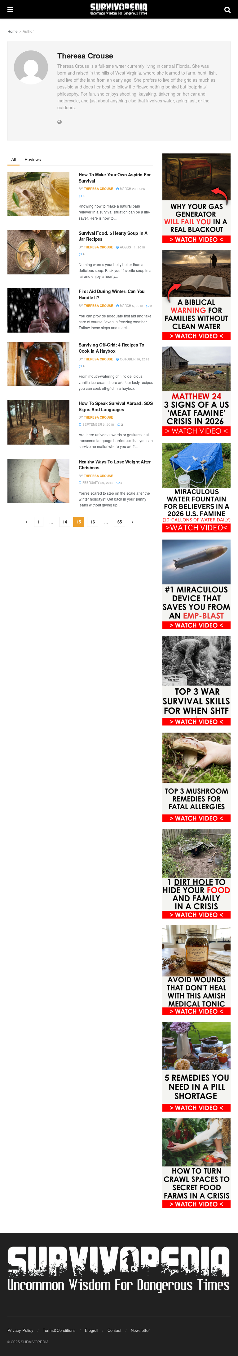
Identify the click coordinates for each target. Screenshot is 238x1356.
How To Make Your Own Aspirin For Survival (115, 177)
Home (12, 31)
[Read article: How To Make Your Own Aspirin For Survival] (38, 194)
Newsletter (140, 1330)
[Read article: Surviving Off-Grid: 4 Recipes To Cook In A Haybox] (38, 364)
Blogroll (91, 1330)
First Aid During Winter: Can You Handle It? (112, 294)
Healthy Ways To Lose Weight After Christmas (115, 464)
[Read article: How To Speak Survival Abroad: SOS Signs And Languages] (38, 422)
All (13, 159)
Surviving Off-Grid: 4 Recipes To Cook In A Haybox (111, 348)
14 (65, 522)
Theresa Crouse (98, 189)
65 (119, 522)
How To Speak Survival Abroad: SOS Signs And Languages (116, 406)
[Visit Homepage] (119, 9)
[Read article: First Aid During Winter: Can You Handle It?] (38, 310)
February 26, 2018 (97, 482)
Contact (114, 1330)
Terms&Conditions (59, 1330)
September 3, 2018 (98, 424)
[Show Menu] (10, 9)
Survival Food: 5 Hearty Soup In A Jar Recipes (113, 236)
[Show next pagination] (132, 522)
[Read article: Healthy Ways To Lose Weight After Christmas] (38, 481)
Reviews (32, 159)
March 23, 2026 (132, 189)
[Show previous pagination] (26, 522)
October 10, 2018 (134, 359)
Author (28, 31)
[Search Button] (227, 9)
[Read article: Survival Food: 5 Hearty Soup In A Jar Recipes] (38, 252)
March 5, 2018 (131, 305)
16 (92, 522)
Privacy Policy (20, 1330)
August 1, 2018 (132, 247)
